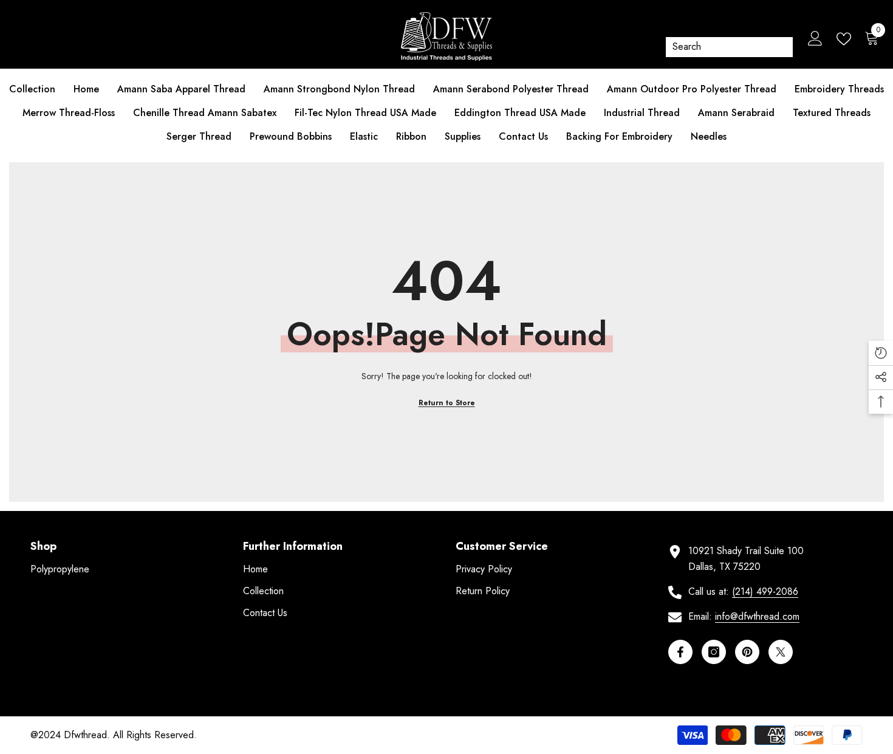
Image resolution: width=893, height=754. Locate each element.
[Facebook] (680, 652)
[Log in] (815, 39)
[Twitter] (780, 652)
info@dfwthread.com (757, 616)
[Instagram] (714, 652)
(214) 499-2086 (765, 591)
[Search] (729, 47)
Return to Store (447, 402)
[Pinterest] (747, 652)
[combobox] (721, 47)
